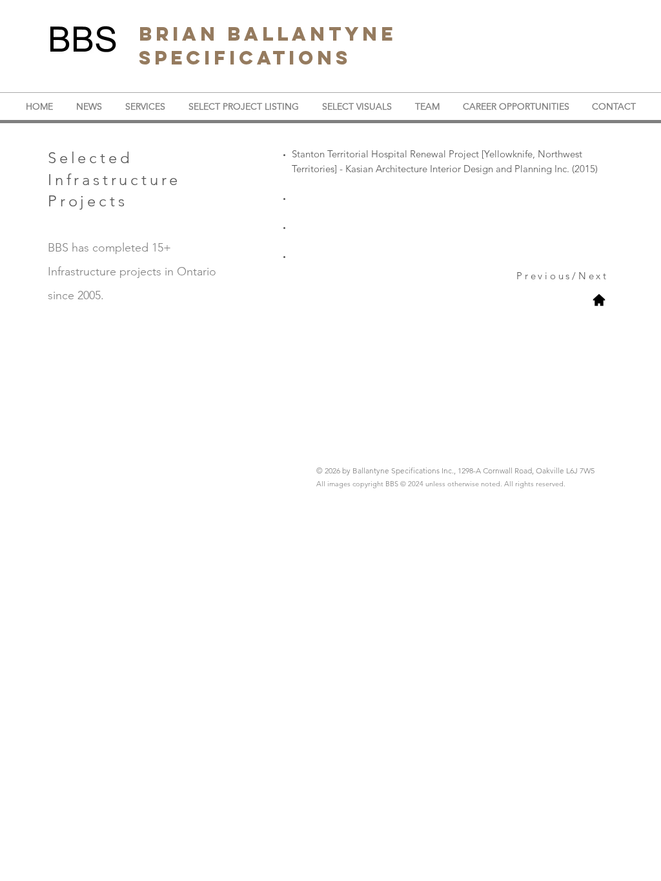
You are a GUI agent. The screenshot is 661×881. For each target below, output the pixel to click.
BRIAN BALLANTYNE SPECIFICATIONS (267, 46)
